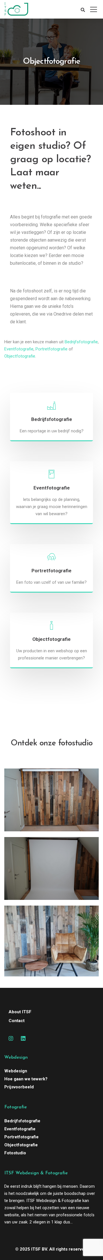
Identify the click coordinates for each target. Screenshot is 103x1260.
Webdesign (15, 1071)
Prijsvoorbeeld (19, 1087)
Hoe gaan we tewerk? (25, 1079)
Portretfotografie (51, 349)
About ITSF (20, 1011)
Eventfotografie (18, 349)
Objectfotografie (19, 356)
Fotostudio (15, 1152)
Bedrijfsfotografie (81, 341)
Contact (17, 1020)
